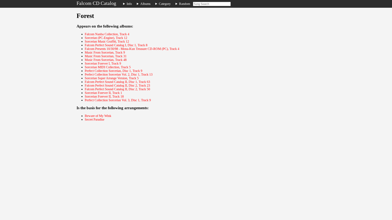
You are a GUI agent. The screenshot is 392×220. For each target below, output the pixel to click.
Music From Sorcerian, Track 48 (106, 60)
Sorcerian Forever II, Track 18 (104, 96)
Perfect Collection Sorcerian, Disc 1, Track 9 (113, 71)
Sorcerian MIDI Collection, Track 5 (108, 67)
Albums (145, 4)
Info (129, 4)
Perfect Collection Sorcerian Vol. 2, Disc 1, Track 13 (119, 74)
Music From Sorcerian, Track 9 (105, 52)
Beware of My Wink (98, 116)
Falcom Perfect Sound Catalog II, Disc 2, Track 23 (117, 85)
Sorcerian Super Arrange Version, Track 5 (112, 78)
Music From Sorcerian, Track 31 (106, 56)
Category (165, 4)
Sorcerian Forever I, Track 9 (103, 63)
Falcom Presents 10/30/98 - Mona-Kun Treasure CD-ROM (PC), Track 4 (132, 49)
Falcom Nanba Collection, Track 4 (107, 34)
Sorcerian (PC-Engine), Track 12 (106, 38)
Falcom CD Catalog (96, 3)
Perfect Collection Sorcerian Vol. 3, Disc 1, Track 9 (118, 100)
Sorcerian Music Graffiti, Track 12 (107, 41)
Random (184, 4)
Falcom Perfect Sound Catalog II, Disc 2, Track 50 (117, 89)
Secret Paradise (94, 119)
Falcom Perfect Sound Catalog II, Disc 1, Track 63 (117, 82)
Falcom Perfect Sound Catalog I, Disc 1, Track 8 (116, 45)
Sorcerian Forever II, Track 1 (103, 93)
